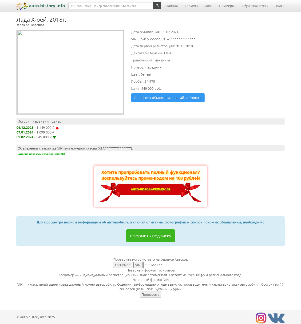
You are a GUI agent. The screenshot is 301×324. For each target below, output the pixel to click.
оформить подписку (150, 236)
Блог (208, 6)
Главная (171, 6)
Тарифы (191, 6)
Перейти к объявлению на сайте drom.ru (168, 97)
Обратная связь (255, 6)
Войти (280, 6)
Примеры (227, 6)
